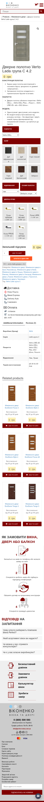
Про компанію (7, 741)
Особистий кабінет (9, 781)
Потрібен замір (7, 779)
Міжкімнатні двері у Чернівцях (13, 279)
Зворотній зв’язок (8, 774)
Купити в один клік (21, 258)
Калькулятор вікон (25, 685)
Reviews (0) (31, 323)
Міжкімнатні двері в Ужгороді (20, 274)
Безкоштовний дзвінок (26, 665)
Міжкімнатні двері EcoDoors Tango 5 (32, 505)
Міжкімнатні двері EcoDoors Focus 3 (12, 406)
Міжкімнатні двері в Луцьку (12, 272)
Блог (3, 746)
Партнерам (6, 768)
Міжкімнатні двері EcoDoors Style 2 (32, 406)
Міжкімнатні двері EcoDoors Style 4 (11, 455)
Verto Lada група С (13, 281)
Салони (5, 744)
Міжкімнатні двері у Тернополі (25, 276)
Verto (31, 331)
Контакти (5, 766)
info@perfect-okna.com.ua (22, 729)
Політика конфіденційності (12, 756)
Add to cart (17, 253)
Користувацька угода (10, 753)
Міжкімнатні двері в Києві (26, 269)
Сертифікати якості (9, 764)
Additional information (13, 323)
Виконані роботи (8, 761)
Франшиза (6, 771)
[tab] (13, 323)
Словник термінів (8, 748)
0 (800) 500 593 (22, 719)
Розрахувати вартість (10, 777)
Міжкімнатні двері (18, 267)
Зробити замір (23, 694)
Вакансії (5, 758)
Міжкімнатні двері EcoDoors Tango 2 (12, 505)
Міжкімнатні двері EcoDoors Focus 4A (32, 455)
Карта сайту (6, 751)
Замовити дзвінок (24, 675)
